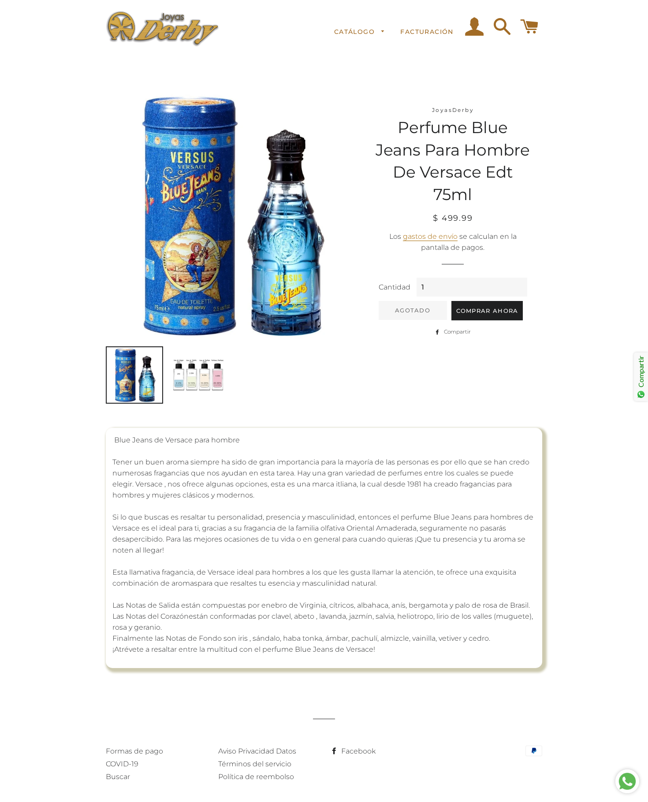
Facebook (357, 751)
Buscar (118, 776)
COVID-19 (122, 764)
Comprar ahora (487, 310)
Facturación (426, 32)
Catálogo (355, 32)
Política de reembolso (256, 776)
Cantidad (394, 287)
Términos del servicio (254, 764)
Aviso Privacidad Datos (257, 751)
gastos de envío (430, 236)
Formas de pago (134, 751)
